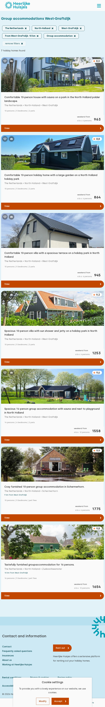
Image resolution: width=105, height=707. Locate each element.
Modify (42, 701)
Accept (58, 701)
